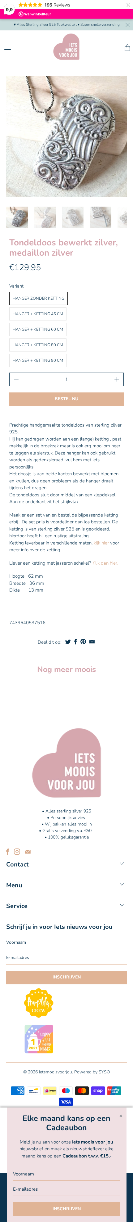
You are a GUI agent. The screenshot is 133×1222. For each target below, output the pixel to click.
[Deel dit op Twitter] (68, 641)
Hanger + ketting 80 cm (38, 345)
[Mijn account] (5, 47)
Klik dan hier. (104, 563)
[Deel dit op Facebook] (75, 641)
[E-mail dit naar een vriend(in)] (92, 641)
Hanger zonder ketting (38, 298)
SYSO (104, 1072)
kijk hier (100, 543)
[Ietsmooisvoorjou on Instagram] (17, 851)
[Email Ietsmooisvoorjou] (28, 851)
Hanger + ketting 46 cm (38, 314)
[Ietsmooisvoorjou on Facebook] (7, 851)
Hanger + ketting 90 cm (38, 360)
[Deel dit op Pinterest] (83, 641)
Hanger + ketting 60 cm (38, 329)
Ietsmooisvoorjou (55, 1072)
